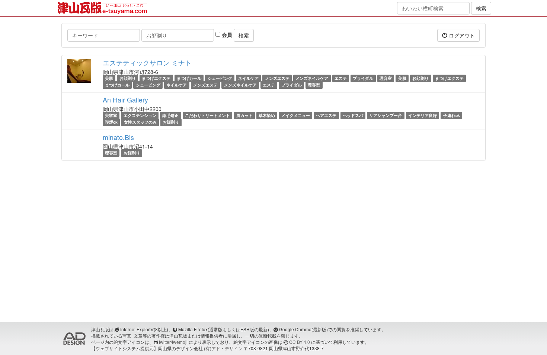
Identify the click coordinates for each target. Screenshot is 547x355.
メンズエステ (277, 78)
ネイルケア (248, 78)
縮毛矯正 (170, 115)
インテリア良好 (422, 115)
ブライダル (363, 78)
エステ (341, 78)
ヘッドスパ (353, 115)
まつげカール (189, 78)
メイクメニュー (295, 115)
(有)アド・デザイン (223, 348)
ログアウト (461, 35)
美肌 (109, 78)
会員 (226, 34)
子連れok (451, 115)
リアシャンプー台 (385, 115)
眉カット (244, 115)
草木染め (267, 115)
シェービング (220, 78)
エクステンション (140, 115)
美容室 (111, 115)
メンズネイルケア (311, 78)
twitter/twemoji (173, 342)
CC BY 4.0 (299, 342)
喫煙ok (111, 122)
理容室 (386, 78)
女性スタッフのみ (140, 122)
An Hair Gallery (125, 99)
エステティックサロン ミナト (147, 62)
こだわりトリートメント (207, 115)
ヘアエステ (326, 115)
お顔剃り (127, 78)
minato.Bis (118, 137)
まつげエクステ (156, 78)
